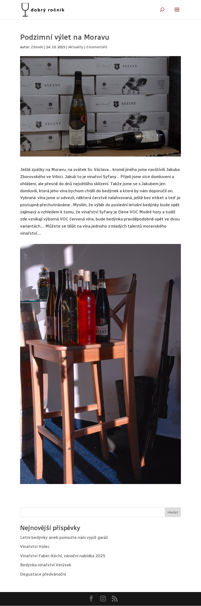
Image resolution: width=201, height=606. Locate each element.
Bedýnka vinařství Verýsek (45, 564)
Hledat (172, 512)
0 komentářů (96, 47)
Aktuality (75, 47)
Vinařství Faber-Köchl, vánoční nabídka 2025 (62, 555)
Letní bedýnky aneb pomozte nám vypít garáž (64, 537)
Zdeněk (37, 47)
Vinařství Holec (35, 546)
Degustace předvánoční (43, 574)
